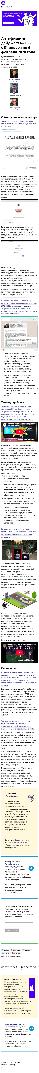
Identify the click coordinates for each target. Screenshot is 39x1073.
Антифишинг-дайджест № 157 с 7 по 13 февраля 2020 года (28, 967)
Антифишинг (12, 796)
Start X (18, 979)
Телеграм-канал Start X (14, 1024)
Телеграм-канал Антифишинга (12, 862)
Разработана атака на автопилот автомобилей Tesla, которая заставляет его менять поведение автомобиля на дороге (18, 533)
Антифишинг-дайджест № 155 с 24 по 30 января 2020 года (9, 967)
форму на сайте (22, 840)
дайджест (13, 956)
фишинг (18, 956)
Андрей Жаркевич (14, 79)
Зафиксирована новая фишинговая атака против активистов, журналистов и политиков (18, 124)
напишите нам (15, 842)
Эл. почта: (8, 920)
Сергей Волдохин (14, 107)
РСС (19, 1062)
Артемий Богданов (14, 94)
